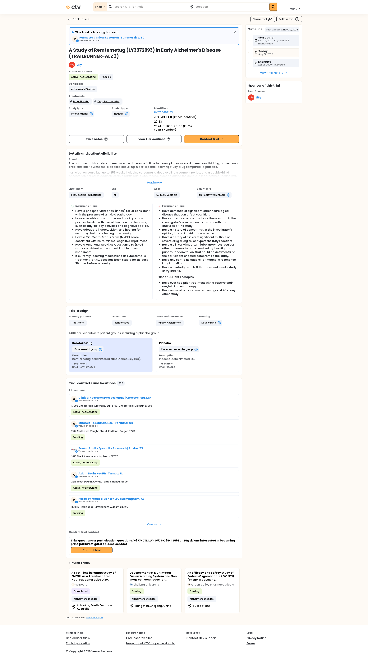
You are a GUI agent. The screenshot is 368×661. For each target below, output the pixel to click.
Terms (250, 643)
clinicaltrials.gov (94, 617)
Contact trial (209, 139)
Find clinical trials (78, 638)
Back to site (81, 19)
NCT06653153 (163, 112)
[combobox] (149, 6)
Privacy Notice (256, 638)
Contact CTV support (201, 638)
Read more (154, 182)
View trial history (271, 73)
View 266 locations (151, 139)
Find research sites (139, 638)
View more (154, 524)
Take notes (94, 139)
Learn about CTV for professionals (150, 643)
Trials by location (78, 643)
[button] (83, 89)
